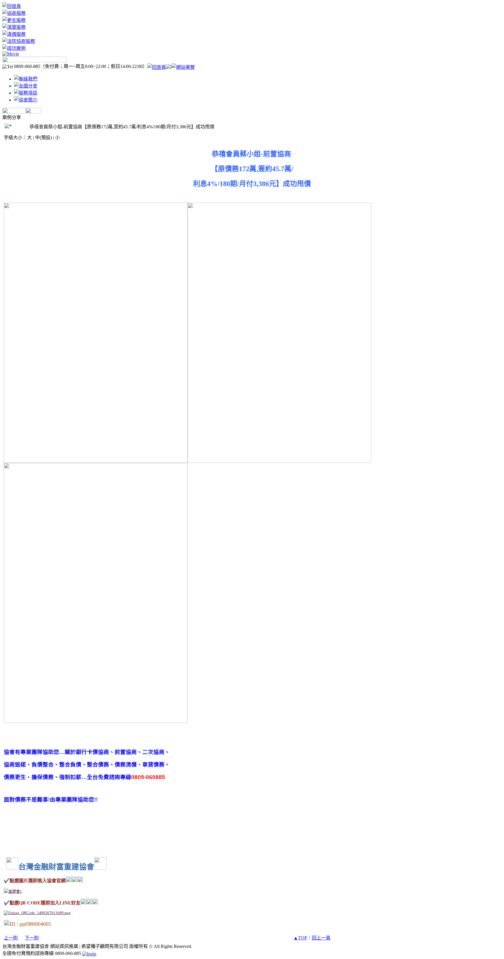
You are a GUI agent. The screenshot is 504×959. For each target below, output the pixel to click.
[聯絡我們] (25, 78)
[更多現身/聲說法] (34, 60)
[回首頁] (11, 6)
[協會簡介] (25, 99)
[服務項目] (25, 92)
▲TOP (300, 937)
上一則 (11, 937)
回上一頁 (321, 937)
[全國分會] (25, 85)
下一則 (32, 937)
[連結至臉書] (33, 111)
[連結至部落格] (14, 111)
